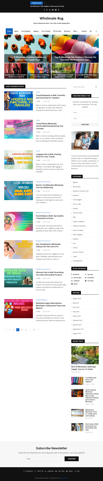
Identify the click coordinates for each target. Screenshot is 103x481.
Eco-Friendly (46, 31)
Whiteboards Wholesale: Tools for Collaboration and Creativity (91, 413)
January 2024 (77, 325)
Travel (75, 256)
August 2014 (77, 333)
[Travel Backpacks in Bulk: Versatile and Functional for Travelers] (18, 100)
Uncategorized (77, 261)
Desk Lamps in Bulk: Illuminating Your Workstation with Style (92, 427)
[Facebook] (44, 10)
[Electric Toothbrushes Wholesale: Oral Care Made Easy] (18, 190)
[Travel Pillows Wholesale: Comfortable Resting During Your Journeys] (18, 129)
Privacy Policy (64, 478)
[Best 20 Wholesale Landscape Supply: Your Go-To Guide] (63, 71)
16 (34, 330)
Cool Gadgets (25, 31)
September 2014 (78, 329)
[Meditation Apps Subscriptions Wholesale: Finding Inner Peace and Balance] (18, 308)
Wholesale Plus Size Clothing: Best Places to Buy (44, 6)
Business (67, 31)
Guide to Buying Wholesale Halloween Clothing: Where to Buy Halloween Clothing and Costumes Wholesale (92, 396)
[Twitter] (47, 10)
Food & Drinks (77, 213)
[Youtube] (52, 10)
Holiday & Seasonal (79, 226)
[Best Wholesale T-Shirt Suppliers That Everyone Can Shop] (16, 71)
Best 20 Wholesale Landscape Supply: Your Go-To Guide (83, 368)
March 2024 (77, 316)
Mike (39, 101)
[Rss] (58, 10)
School (75, 248)
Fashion (75, 208)
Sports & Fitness (78, 252)
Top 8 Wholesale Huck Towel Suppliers (90, 379)
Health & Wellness (79, 222)
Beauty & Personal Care (81, 191)
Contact (84, 31)
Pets (74, 243)
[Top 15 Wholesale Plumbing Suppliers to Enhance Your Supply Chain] (27, 49)
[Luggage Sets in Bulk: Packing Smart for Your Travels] (18, 159)
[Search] (96, 31)
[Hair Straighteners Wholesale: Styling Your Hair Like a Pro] (18, 249)
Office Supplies (77, 235)
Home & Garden (78, 230)
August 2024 (77, 298)
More (75, 31)
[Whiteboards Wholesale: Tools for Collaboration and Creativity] (77, 413)
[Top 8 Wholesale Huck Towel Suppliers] (87, 71)
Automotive (76, 187)
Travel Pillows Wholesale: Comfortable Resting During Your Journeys (49, 126)
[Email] (55, 10)
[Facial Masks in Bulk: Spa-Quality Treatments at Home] (18, 221)
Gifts (74, 217)
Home (9, 31)
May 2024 (76, 312)
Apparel (36, 31)
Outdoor (75, 239)
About (16, 31)
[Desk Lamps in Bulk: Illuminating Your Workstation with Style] (77, 427)
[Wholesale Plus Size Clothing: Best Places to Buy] (39, 71)
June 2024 (76, 307)
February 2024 (77, 320)
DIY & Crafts (57, 31)
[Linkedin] (49, 10)
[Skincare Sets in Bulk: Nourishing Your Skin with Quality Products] (18, 277)
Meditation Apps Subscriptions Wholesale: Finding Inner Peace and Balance (50, 305)
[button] (44, 3)
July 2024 (76, 303)
